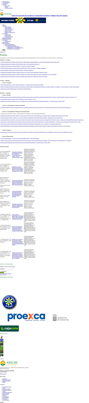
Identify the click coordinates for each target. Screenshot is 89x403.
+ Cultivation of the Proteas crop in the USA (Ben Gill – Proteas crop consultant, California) (17, 66)
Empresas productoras (6, 37)
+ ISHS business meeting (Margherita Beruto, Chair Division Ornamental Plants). (15, 88)
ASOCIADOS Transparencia (10, 45)
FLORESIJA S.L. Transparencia (13, 48)
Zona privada (5, 40)
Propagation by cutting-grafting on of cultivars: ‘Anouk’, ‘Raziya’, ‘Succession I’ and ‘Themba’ (17, 169)
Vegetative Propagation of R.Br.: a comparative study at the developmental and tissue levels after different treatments (17, 194)
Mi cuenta (4, 4)
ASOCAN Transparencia (10, 44)
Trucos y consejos (8, 30)
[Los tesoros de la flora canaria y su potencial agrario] (1, 342)
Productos (4, 395)
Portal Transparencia (6, 43)
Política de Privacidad (6, 379)
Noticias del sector (5, 393)
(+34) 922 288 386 (6, 2)
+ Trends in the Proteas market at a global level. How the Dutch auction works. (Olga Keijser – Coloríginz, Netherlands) (23, 68)
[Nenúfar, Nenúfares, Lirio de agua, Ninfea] (1, 352)
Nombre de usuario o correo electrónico (7, 266)
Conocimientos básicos (6, 386)
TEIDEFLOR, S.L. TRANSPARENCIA (15, 47)
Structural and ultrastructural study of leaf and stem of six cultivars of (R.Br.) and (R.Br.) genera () (17, 182)
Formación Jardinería (6, 389)
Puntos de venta (5, 42)
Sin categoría (4, 398)
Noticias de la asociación (7, 392)
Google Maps (5, 3)
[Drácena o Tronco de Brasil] (1, 349)
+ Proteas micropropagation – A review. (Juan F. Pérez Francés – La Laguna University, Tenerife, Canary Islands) (21, 84)
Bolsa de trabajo (8, 41)
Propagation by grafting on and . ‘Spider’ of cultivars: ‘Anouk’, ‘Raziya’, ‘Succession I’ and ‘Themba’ (17, 154)
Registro (6, 6)
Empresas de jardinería (6, 39)
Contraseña (2, 268)
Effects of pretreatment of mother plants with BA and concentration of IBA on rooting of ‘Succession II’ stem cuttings (17, 228)
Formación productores (6, 390)
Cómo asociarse (8, 35)
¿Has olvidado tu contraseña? (5, 273)
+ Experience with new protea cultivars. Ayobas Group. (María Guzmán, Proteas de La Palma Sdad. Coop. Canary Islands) (23, 76)
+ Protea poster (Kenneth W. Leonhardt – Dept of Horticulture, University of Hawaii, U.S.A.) (18, 99)
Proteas (3, 49)
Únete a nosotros (3, 274)
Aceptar (1, 402)
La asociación (5, 33)
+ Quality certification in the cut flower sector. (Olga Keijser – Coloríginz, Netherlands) (16, 70)
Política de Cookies (6, 380)
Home (3, 24)
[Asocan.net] (23, 22)
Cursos (3, 387)
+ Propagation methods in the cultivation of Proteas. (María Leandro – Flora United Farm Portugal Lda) (20, 64)
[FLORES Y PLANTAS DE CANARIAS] (1, 338)
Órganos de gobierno (9, 36)
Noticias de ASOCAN (9, 29)
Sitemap (4, 382)
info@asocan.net (5, 1)
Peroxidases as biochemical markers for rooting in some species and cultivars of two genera (17, 206)
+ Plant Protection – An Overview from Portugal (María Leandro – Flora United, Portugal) (19, 138)
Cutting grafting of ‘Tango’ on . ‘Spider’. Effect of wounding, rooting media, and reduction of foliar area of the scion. (18, 217)
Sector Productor (8, 28)
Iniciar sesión (7, 5)
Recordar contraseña (9, 8)
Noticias (4, 391)
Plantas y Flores (8, 31)
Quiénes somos (8, 34)
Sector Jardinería (8, 27)
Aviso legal (4, 378)
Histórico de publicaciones (10, 32)
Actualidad (4, 25)
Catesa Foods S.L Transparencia (13, 46)
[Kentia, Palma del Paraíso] (1, 345)
